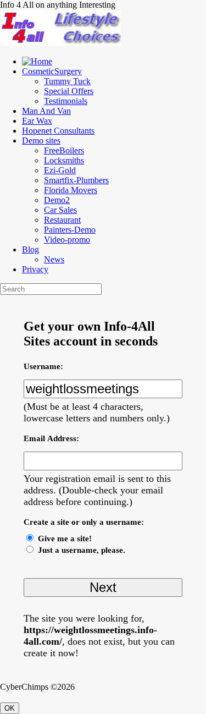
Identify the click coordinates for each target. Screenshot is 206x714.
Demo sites (41, 140)
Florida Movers (70, 190)
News (54, 259)
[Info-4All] (60, 42)
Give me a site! (65, 538)
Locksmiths (64, 160)
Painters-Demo (70, 229)
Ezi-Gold (60, 170)
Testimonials (65, 101)
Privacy (35, 269)
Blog (30, 249)
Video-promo (67, 239)
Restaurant (62, 219)
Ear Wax (37, 120)
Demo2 (57, 200)
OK (9, 708)
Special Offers (68, 91)
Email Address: (51, 438)
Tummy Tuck (67, 81)
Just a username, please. (81, 550)
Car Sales (60, 210)
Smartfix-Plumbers (76, 180)
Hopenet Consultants (58, 130)
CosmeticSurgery (52, 71)
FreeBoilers (64, 150)
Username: (43, 366)
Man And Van (46, 111)
